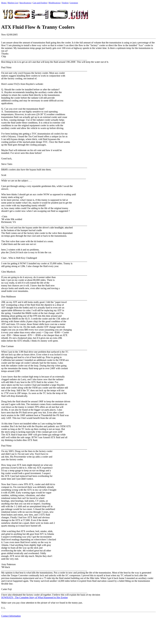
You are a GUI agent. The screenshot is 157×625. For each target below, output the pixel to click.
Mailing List (13, 3)
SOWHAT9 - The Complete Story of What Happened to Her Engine (34, 597)
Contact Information (11, 616)
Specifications (25, 3)
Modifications (54, 3)
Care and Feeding (40, 3)
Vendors (65, 3)
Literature (74, 3)
